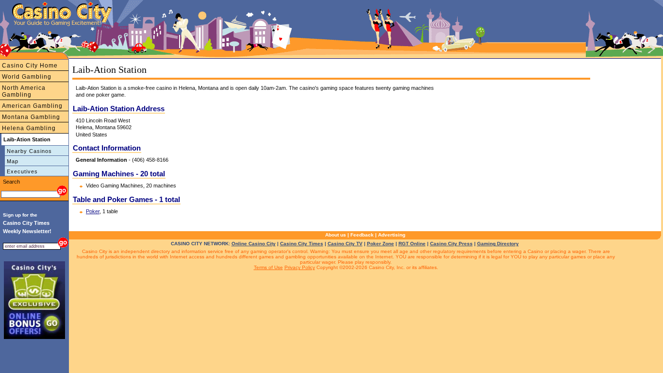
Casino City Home (30, 65)
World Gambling (26, 76)
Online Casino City (254, 243)
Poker (92, 211)
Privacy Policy (299, 267)
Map (12, 161)
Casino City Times (301, 243)
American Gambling (32, 105)
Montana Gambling (31, 117)
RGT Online (412, 243)
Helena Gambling (29, 128)
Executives (22, 171)
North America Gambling (24, 91)
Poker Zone (380, 243)
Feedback (362, 234)
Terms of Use (268, 267)
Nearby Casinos (29, 151)
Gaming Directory (498, 243)
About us (335, 234)
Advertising (391, 234)
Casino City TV (345, 243)
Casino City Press (451, 243)
